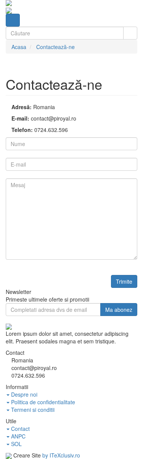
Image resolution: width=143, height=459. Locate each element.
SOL (16, 444)
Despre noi (23, 394)
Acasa (18, 47)
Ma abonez (118, 309)
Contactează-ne (55, 47)
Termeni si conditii (32, 409)
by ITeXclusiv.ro (61, 455)
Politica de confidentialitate (42, 402)
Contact (20, 428)
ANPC (18, 436)
